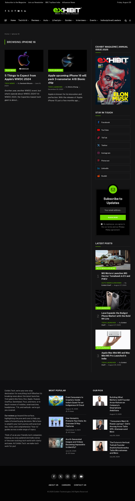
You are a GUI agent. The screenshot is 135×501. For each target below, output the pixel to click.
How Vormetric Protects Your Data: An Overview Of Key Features (76, 422)
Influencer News (68, 2)
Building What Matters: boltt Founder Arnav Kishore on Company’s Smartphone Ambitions (120, 404)
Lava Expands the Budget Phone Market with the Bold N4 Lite (116, 316)
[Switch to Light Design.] (129, 20)
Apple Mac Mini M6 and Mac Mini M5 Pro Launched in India (116, 356)
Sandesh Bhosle (26, 83)
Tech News (10, 70)
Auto (45, 20)
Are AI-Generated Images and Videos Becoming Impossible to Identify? (75, 443)
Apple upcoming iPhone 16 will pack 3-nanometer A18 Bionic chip (67, 79)
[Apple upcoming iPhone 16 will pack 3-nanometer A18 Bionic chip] (67, 61)
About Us (53, 485)
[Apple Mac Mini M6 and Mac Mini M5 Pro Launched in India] (112, 339)
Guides (68, 20)
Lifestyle (56, 20)
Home (13, 20)
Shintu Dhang (73, 87)
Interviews (81, 20)
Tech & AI (22, 20)
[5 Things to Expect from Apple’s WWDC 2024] (24, 61)
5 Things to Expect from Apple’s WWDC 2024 (20, 77)
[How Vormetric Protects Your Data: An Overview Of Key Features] (56, 422)
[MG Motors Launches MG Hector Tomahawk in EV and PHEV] (112, 260)
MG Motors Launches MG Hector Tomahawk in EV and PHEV (116, 276)
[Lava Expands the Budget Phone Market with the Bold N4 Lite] (112, 300)
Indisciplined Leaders (111, 20)
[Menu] (5, 20)
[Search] (125, 20)
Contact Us (80, 485)
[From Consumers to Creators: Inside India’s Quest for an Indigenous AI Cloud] (56, 401)
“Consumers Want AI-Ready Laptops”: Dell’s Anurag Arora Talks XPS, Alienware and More (120, 426)
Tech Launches (55, 70)
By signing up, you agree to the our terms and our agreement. (113, 227)
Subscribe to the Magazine (15, 2)
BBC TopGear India (52, 2)
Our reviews (10, 416)
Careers (66, 485)
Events (93, 20)
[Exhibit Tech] (67, 11)
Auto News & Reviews (106, 268)
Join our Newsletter (35, 2)
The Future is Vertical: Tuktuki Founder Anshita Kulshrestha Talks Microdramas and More (120, 447)
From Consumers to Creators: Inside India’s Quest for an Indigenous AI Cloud (75, 401)
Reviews (35, 20)
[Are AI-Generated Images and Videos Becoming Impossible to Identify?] (56, 443)
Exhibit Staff (106, 285)
